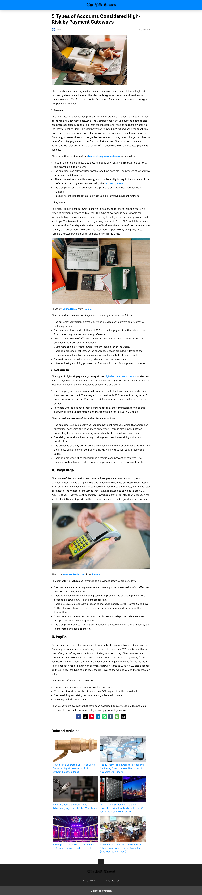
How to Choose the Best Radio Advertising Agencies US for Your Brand (75, 806)
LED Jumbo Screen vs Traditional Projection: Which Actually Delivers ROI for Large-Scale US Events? (122, 808)
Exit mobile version (101, 890)
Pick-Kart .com (101, 5)
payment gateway (115, 183)
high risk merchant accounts (120, 376)
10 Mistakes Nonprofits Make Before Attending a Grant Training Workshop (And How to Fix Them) (120, 848)
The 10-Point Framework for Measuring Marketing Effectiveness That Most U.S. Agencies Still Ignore (122, 768)
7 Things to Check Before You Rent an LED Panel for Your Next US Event (74, 846)
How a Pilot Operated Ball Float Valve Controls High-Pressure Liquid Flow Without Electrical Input (74, 768)
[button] (78, 716)
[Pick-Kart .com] (101, 871)
